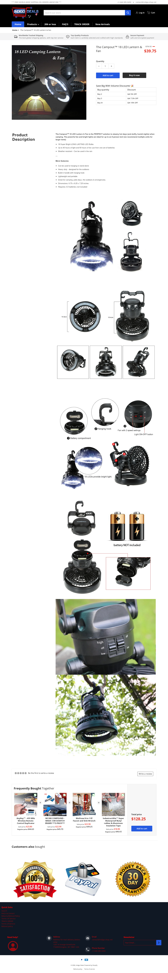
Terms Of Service (8, 918)
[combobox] (87, 12)
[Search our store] (128, 12)
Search (4, 911)
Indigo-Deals (80, 965)
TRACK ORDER (7, 921)
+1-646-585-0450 (124, 2)
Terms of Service (8, 924)
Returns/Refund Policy (10, 916)
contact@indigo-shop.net (146, 2)
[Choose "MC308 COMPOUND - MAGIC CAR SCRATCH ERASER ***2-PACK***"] (64, 795)
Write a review (145, 773)
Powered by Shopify (90, 965)
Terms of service (89, 969)
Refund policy (7, 926)
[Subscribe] (158, 942)
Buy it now (134, 75)
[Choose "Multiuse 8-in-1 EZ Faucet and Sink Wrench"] (93, 795)
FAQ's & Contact (8, 913)
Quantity (100, 61)
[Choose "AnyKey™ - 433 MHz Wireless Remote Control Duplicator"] (35, 795)
